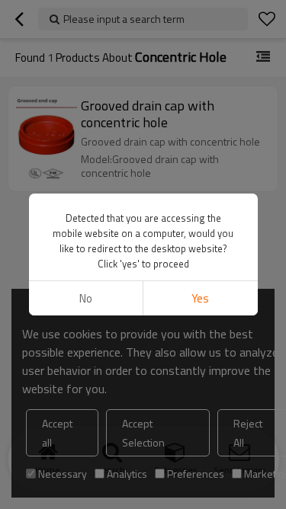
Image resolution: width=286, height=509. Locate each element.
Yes (200, 298)
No (85, 298)
